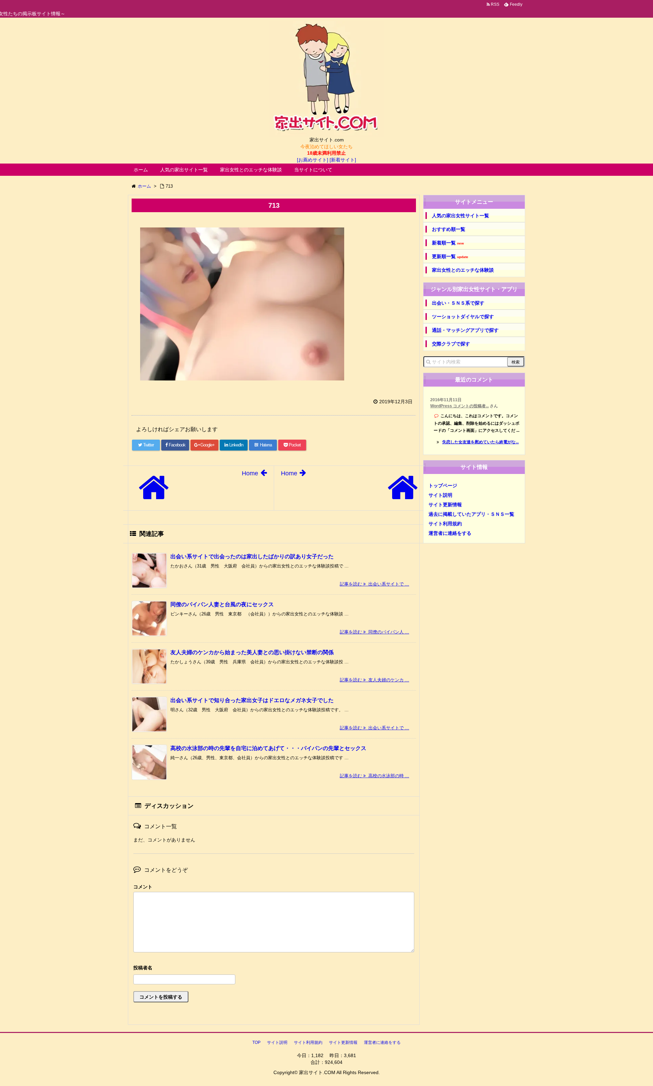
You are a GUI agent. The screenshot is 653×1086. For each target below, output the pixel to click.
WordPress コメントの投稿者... (459, 406)
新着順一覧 (448, 242)
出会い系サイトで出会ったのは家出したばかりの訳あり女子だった (252, 556)
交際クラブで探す (451, 343)
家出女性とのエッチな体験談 (251, 169)
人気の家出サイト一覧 (184, 169)
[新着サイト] (343, 160)
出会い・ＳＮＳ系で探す (458, 303)
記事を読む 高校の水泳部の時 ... (374, 775)
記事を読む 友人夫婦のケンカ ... (374, 679)
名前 (273, 968)
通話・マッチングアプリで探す (465, 330)
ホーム (141, 169)
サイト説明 (440, 495)
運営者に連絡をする (450, 533)
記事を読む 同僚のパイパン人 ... (374, 631)
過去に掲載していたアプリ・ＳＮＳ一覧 (471, 514)
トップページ (443, 485)
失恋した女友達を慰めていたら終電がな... (480, 442)
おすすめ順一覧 (448, 229)
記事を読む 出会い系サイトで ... (374, 584)
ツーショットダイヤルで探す (463, 316)
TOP (256, 1042)
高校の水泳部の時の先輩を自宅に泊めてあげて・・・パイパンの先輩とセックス (268, 748)
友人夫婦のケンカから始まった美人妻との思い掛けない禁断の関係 (252, 652)
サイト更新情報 (445, 504)
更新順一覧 (450, 256)
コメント (142, 886)
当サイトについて (313, 169)
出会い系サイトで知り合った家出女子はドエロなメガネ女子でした (252, 700)
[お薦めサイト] (312, 160)
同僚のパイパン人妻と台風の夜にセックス (222, 604)
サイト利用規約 (445, 523)
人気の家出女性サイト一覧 (460, 215)
